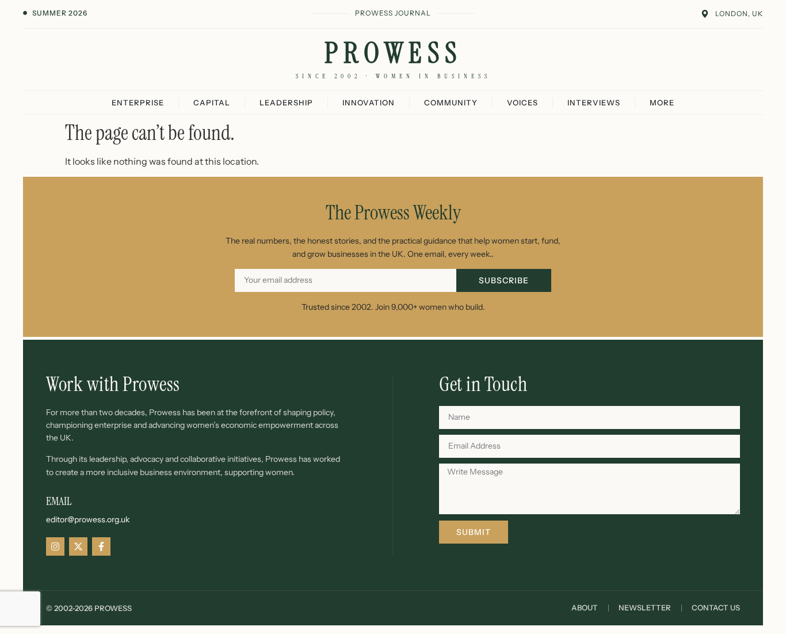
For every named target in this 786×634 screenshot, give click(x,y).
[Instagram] (55, 546)
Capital (211, 102)
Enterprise (138, 102)
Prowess (393, 53)
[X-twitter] (78, 546)
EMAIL (58, 500)
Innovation (368, 102)
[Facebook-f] (101, 546)
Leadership (286, 102)
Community (451, 102)
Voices (522, 102)
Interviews (593, 102)
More (662, 102)
